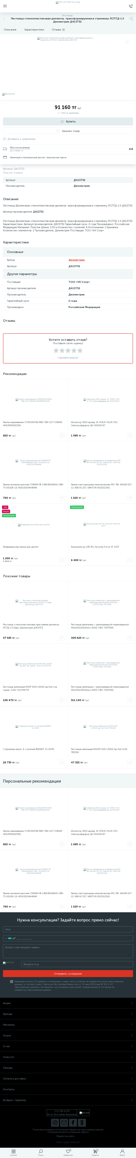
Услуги (7, 1035)
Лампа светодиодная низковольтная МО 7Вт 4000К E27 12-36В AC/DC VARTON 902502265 (101, 486)
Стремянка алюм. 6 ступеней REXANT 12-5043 (28, 749)
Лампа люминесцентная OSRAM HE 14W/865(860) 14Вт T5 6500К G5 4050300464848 (33, 486)
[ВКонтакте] (64, 1123)
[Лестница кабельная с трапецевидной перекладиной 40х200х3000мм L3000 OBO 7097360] (102, 665)
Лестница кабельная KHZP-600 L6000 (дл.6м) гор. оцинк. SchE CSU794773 (30, 688)
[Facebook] (73, 1123)
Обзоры (8, 1067)
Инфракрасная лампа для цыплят (21, 546)
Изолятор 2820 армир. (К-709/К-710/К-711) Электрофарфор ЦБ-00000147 (94, 424)
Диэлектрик (76, 259)
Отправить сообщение (68, 973)
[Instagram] (55, 1123)
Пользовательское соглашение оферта (68, 1132)
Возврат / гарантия (14, 1100)
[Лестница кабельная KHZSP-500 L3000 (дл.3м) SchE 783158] (102, 727)
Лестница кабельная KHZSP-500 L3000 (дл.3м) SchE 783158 (99, 751)
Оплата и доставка (14, 1078)
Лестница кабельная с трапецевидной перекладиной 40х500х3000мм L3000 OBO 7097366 (100, 626)
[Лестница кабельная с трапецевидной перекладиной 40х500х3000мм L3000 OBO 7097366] (102, 602)
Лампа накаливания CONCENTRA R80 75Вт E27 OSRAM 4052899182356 (32, 424)
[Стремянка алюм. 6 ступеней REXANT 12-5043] (34, 727)
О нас (6, 1046)
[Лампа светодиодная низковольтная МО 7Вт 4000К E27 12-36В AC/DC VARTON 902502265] (102, 462)
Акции (6, 1003)
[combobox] (9, 938)
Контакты (8, 1089)
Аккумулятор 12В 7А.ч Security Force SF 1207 (95, 546)
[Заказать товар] (62, 435)
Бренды (7, 1014)
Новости (8, 1057)
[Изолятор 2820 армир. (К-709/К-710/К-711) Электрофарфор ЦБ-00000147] (102, 400)
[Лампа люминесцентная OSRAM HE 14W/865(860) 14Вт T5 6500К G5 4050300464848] (34, 462)
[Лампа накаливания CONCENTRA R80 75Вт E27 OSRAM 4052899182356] (34, 400)
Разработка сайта (65, 1136)
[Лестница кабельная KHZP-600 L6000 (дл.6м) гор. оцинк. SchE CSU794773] (34, 665)
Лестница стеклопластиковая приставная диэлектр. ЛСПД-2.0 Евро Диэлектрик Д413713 (31, 626)
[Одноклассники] (82, 1123)
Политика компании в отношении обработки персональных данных (68, 1129)
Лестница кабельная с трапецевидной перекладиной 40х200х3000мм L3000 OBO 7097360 (100, 688)
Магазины (9, 1024)
